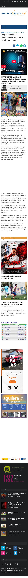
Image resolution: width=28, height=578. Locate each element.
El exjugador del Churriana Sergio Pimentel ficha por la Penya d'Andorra (17, 504)
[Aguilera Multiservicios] (14, 406)
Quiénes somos (14, 568)
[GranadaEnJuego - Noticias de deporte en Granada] (14, 12)
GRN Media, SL (7, 568)
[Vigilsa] (14, 371)
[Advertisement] (14, 177)
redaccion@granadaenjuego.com (8, 570)
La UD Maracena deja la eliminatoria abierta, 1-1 (14, 525)
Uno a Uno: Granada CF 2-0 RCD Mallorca (16, 513)
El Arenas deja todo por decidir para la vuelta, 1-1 (16, 518)
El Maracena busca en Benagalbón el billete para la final (17, 532)
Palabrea (18, 572)
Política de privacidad (20, 570)
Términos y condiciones (6, 572)
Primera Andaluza (6, 32)
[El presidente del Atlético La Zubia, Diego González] (14, 104)
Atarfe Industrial (7, 298)
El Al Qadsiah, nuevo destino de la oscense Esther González (17, 494)
